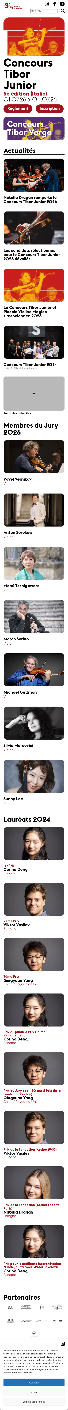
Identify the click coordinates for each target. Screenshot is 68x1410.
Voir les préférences (34, 1401)
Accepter (34, 1382)
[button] (63, 1344)
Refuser (34, 1392)
